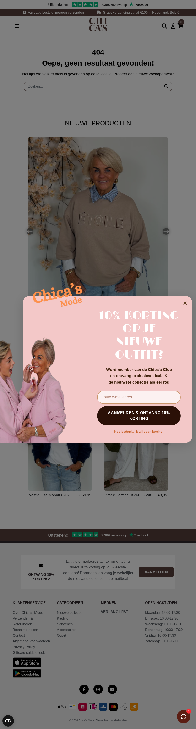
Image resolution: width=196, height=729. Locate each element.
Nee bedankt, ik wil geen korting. (138, 431)
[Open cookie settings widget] (8, 721)
